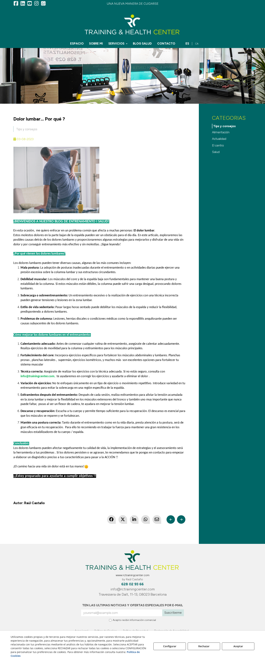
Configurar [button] (169, 646)
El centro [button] (218, 145)
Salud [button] (216, 152)
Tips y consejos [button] (26, 129)
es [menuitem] (187, 43)
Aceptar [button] (238, 646)
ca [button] (196, 43)
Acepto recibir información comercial (134, 620)
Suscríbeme (173, 613)
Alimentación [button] (220, 132)
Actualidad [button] (219, 139)
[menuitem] (76, 43)
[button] (16, 4)
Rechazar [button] (203, 646)
